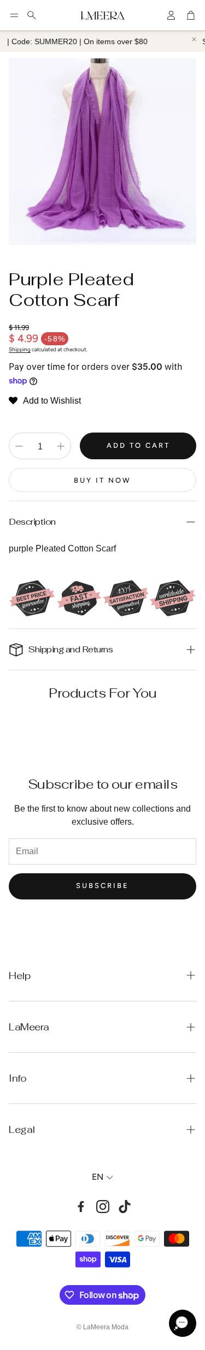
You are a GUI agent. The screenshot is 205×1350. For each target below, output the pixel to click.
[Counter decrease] (19, 446)
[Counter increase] (61, 446)
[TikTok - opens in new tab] (124, 1206)
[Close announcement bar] (194, 39)
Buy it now (102, 480)
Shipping (20, 349)
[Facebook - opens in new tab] (80, 1206)
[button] (14, 15)
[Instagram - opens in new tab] (102, 1206)
